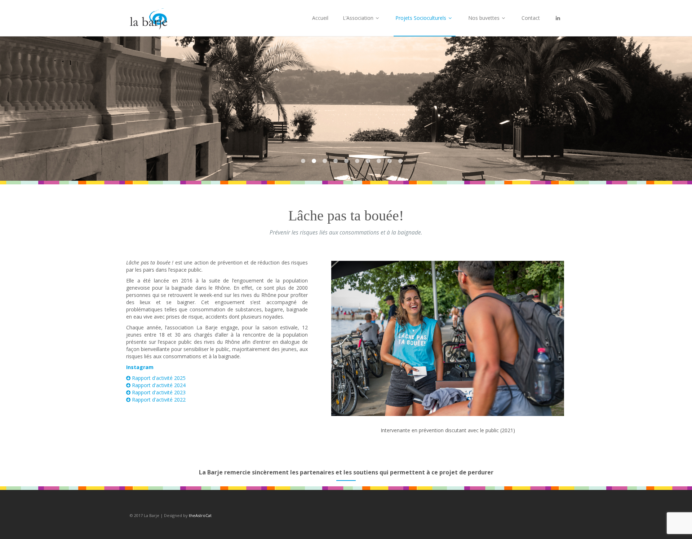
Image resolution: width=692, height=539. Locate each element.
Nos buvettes (484, 17)
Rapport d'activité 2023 (158, 392)
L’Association (359, 17)
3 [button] (325, 161)
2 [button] (314, 161)
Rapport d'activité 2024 (158, 385)
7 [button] (368, 161)
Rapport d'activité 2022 (158, 399)
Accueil (320, 17)
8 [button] (379, 161)
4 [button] (335, 161)
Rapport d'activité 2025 (158, 377)
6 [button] (357, 161)
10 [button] (400, 161)
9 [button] (389, 161)
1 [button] (303, 161)
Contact (531, 17)
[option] (346, 108)
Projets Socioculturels (421, 17)
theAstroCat (200, 515)
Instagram (140, 367)
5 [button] (346, 161)
